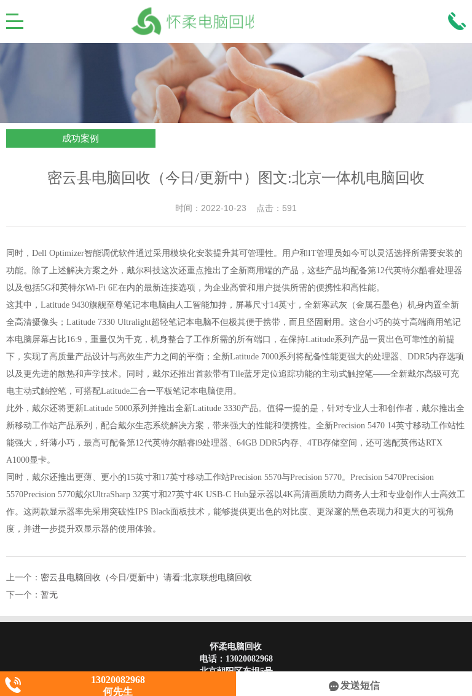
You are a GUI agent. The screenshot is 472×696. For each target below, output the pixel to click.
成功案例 (80, 138)
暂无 (49, 594)
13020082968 (249, 658)
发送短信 (360, 685)
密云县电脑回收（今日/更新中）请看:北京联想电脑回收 (146, 577)
